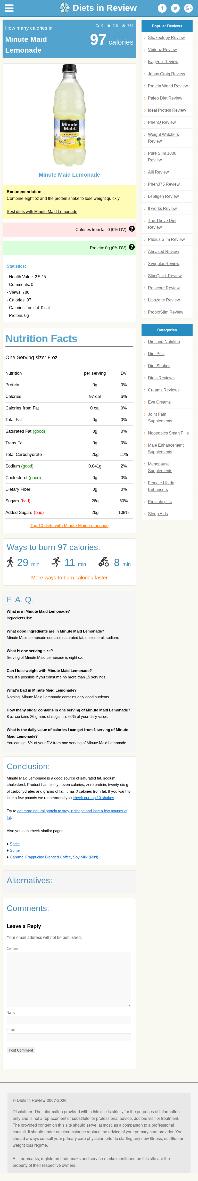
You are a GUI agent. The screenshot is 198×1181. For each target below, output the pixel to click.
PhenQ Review (162, 122)
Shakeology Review (166, 37)
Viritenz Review (162, 49)
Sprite (15, 844)
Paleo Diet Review (165, 98)
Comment (13, 948)
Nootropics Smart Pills (168, 433)
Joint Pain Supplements (160, 417)
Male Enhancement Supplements (166, 448)
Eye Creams (159, 402)
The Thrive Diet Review (162, 223)
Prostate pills (160, 501)
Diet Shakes (159, 366)
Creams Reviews (163, 390)
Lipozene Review (164, 300)
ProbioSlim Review (165, 312)
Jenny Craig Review (166, 74)
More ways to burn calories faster (69, 577)
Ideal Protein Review (167, 110)
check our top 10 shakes (93, 797)
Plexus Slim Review (166, 239)
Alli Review (158, 172)
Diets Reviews (161, 378)
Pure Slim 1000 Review (162, 156)
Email (11, 1029)
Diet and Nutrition (164, 341)
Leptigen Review (163, 196)
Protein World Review (168, 86)
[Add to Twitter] (175, 8)
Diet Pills (156, 353)
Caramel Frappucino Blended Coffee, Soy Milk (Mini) (54, 857)
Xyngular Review (163, 263)
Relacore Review (164, 288)
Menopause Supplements (160, 467)
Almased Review (163, 251)
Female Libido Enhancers (161, 486)
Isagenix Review (163, 62)
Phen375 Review (164, 184)
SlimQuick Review (165, 276)
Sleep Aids (158, 514)
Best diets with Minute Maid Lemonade (42, 211)
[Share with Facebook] (162, 8)
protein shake (67, 198)
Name (11, 1012)
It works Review (162, 208)
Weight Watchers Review (163, 137)
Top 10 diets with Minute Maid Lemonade (69, 525)
